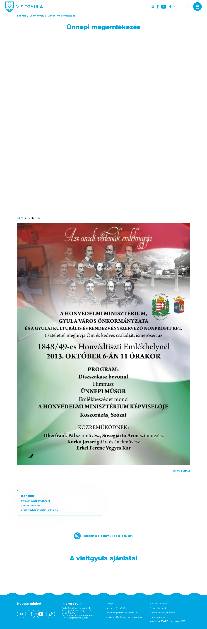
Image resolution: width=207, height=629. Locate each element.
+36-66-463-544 (31, 505)
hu (175, 6)
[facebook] (158, 7)
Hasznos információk (116, 608)
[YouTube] (163, 7)
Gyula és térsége (158, 603)
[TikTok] (170, 7)
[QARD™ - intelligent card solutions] (164, 621)
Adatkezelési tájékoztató (162, 612)
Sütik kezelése (157, 617)
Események (37, 15)
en (189, 6)
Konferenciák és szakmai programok (124, 617)
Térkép (109, 603)
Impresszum (72, 603)
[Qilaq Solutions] (183, 621)
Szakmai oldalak (158, 608)
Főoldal (21, 15)
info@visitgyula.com (78, 617)
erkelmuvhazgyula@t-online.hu (39, 509)
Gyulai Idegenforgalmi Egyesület (122, 612)
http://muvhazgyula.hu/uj (35, 500)
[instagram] (153, 7)
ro (182, 6)
